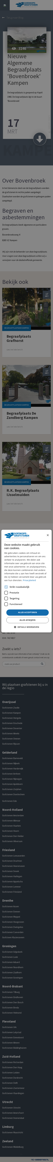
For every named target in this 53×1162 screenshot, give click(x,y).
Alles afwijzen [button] (28, 620)
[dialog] (26, 581)
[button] (26, 627)
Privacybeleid (29, 580)
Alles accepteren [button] (27, 612)
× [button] (48, 535)
